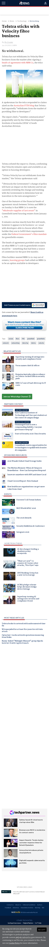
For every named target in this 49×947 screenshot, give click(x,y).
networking (15, 343)
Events (7, 494)
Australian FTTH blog (24, 105)
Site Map (37, 908)
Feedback (8, 908)
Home (4, 21)
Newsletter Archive (27, 908)
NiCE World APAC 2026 (26, 508)
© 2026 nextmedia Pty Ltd (29, 912)
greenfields (41, 339)
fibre (17, 339)
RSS (43, 908)
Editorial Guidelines (29, 905)
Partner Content (13, 404)
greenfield (30, 339)
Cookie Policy (14, 943)
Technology (22, 21)
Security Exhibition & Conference (30, 526)
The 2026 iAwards (23, 518)
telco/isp (25, 343)
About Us (18, 905)
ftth (23, 339)
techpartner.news (14, 923)
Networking (34, 21)
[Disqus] (24, 679)
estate (11, 339)
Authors (39, 905)
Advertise (16, 908)
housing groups (17, 260)
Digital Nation (28, 923)
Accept (41, 929)
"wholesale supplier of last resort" (18, 210)
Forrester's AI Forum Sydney (28, 500)
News (12, 21)
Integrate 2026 (22, 532)
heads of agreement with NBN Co (17, 62)
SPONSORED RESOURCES (15, 455)
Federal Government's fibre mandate (29, 234)
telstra (33, 343)
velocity (41, 343)
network (6, 343)
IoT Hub (38, 923)
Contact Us (10, 905)
